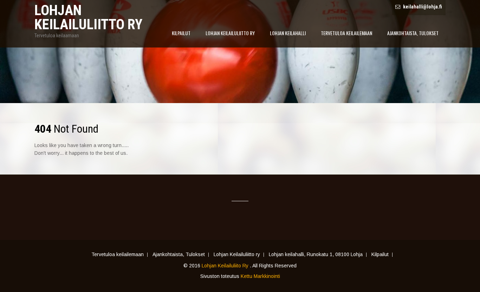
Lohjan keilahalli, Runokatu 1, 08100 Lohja (316, 255)
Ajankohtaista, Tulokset (413, 33)
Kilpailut (181, 33)
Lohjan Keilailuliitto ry (230, 33)
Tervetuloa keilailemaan (346, 33)
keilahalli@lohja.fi (422, 6)
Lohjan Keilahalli (288, 33)
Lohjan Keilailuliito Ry (226, 265)
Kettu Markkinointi (260, 276)
